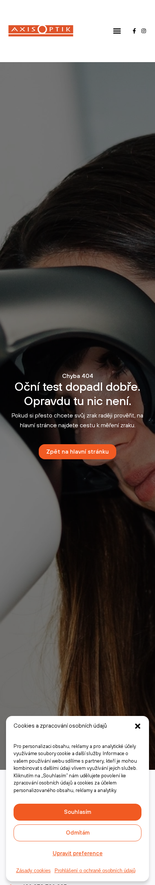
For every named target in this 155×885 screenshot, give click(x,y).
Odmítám (78, 832)
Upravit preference (78, 853)
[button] (137, 726)
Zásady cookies (33, 870)
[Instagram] (143, 31)
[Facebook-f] (134, 31)
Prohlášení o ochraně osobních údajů (95, 870)
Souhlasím (77, 812)
